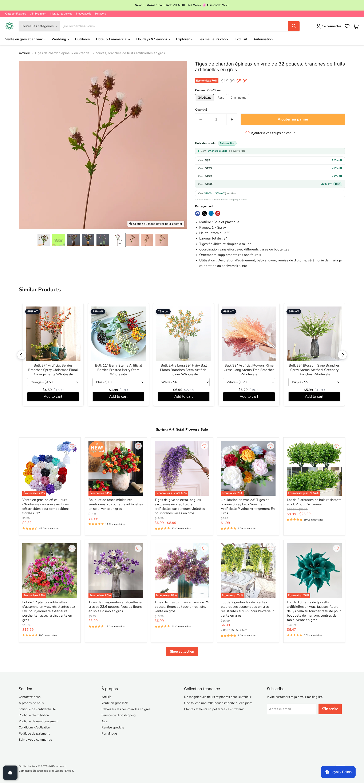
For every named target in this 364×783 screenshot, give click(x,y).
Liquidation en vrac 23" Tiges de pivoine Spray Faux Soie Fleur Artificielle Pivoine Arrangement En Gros (248, 506)
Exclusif (241, 39)
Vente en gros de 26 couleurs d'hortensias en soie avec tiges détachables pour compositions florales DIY (46, 506)
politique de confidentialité (37, 709)
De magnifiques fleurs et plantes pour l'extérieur (217, 697)
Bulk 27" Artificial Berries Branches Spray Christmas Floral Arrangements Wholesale (53, 370)
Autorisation (263, 39)
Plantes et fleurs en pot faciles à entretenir (214, 709)
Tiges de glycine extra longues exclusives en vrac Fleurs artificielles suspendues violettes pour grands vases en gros (180, 506)
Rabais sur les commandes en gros (126, 709)
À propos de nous (31, 703)
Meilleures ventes (61, 13)
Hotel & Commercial (112, 39)
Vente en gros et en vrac (24, 39)
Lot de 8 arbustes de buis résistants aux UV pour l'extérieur (314, 502)
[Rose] (221, 102)
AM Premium (38, 13)
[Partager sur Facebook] (197, 213)
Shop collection (182, 651)
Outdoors (82, 39)
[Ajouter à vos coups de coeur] (72, 446)
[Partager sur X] (204, 213)
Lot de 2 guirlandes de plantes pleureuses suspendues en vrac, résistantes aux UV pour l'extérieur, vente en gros (248, 609)
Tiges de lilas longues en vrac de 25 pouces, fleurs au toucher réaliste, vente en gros (182, 606)
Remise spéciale (113, 727)
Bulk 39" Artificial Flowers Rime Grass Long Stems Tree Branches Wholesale (249, 370)
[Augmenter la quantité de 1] (231, 119)
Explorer (183, 39)
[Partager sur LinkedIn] (211, 213)
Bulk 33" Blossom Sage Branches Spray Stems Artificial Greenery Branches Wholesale (314, 370)
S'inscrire (330, 708)
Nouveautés (83, 13)
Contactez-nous (29, 697)
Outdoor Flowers (15, 13)
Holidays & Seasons (152, 39)
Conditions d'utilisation (34, 727)
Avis (105, 721)
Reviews (100, 13)
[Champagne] (239, 102)
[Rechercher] (294, 26)
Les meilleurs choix (213, 39)
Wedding (59, 39)
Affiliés (106, 697)
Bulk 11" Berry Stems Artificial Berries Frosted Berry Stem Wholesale (118, 370)
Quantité (201, 109)
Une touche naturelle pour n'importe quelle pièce (218, 703)
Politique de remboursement (39, 721)
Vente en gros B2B (115, 703)
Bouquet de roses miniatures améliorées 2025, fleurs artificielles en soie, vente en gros (115, 504)
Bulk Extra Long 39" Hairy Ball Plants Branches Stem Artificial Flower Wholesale (183, 370)
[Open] (10, 773)
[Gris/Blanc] (205, 102)
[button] (44, 240)
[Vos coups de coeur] (347, 26)
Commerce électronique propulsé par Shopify (46, 771)
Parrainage (109, 733)
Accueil (24, 53)
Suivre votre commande (35, 739)
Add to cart (53, 396)
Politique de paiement (34, 733)
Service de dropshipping (119, 715)
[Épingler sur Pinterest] (217, 213)
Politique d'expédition (34, 715)
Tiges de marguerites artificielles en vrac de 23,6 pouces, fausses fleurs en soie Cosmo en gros (115, 606)
